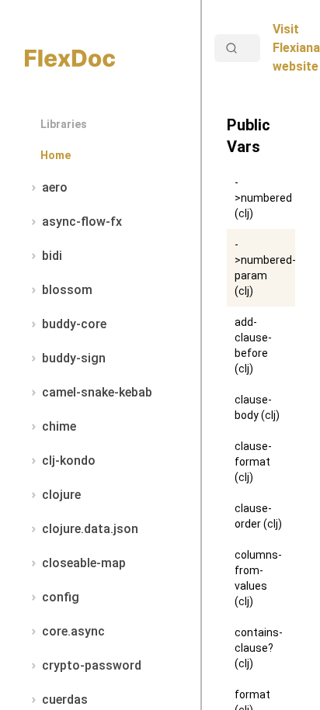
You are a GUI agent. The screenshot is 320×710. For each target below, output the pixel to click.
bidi (52, 255)
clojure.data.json (90, 528)
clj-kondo (69, 460)
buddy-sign (74, 358)
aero (55, 187)
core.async (73, 631)
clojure (61, 494)
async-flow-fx (82, 221)
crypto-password (91, 665)
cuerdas (65, 699)
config (60, 597)
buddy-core (74, 324)
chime (59, 426)
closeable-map (84, 563)
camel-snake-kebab (97, 392)
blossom (67, 289)
